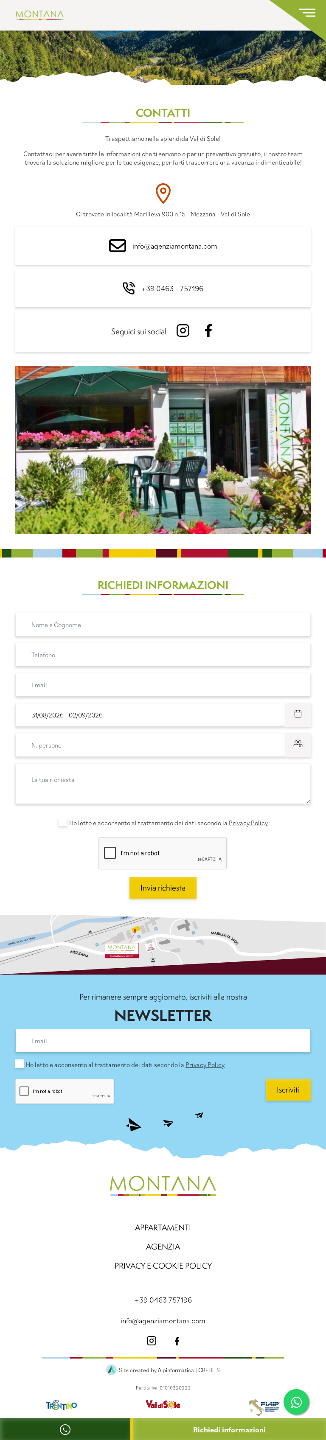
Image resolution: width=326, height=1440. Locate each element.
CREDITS (209, 1370)
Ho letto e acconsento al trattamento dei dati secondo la (168, 822)
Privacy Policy (248, 822)
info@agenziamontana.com (174, 246)
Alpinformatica (176, 1370)
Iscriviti (288, 1089)
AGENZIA (163, 1246)
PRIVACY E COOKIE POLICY (163, 1266)
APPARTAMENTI (163, 1227)
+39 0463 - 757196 (172, 288)
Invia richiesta (163, 887)
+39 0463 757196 (163, 1300)
